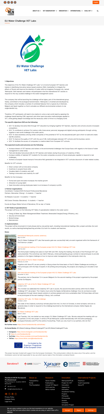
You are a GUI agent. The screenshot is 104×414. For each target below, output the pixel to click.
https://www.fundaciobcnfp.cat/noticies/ (31, 324)
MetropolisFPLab (67, 380)
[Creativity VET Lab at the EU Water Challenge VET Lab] (10, 288)
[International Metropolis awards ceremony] (10, 240)
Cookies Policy (10, 399)
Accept (67, 410)
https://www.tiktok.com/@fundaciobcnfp (28, 338)
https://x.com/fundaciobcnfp (20, 334)
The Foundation (34, 385)
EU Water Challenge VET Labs (28, 312)
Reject (79, 410)
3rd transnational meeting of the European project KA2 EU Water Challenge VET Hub (46, 247)
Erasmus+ (81, 380)
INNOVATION (63, 11)
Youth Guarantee (83, 383)
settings (9, 412)
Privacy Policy (9, 397)
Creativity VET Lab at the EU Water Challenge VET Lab (36, 284)
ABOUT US (36, 11)
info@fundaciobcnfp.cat (15, 389)
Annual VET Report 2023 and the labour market (51, 387)
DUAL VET (87, 11)
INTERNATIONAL (75, 11)
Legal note (8, 401)
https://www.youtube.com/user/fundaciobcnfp (32, 336)
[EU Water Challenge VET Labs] (10, 316)
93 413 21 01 (12, 386)
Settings (90, 410)
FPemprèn (65, 396)
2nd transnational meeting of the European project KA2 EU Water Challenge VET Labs (47, 272)
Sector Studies (50, 380)
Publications (49, 383)
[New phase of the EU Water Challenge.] (10, 264)
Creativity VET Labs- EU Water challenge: (32, 299)
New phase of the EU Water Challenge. (31, 260)
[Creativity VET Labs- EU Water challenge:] (10, 303)
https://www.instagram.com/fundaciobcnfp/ (32, 332)
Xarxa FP (81, 385)
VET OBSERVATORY (49, 11)
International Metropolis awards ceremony (32, 235)
